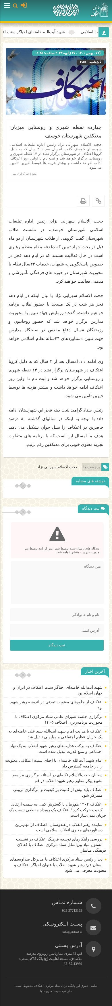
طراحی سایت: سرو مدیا (56, 991)
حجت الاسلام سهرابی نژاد (57, 467)
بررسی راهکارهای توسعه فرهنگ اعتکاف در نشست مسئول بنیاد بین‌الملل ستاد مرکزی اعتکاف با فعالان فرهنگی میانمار (61, 845)
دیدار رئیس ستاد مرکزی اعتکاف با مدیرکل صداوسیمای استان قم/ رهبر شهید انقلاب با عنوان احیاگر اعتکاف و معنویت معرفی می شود (58, 865)
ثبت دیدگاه (57, 645)
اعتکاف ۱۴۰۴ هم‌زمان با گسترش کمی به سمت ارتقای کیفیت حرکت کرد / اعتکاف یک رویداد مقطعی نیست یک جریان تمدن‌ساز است (57, 810)
